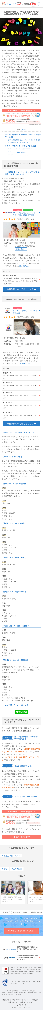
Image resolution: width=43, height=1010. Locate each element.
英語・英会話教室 (20, 912)
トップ (7, 912)
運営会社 (6, 1000)
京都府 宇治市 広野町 (11, 856)
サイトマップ (21, 1005)
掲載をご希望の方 (26, 1002)
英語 (4, 869)
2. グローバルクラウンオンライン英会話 (20, 146)
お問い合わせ (12, 1002)
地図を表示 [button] (20, 249)
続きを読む (23, 266)
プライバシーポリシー (20, 1000)
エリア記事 (16, 869)
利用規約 (35, 1000)
